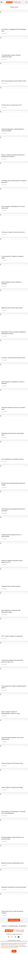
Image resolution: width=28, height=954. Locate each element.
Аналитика (23, 926)
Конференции (13, 926)
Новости (5, 926)
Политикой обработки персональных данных (9, 947)
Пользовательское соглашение (14, 940)
